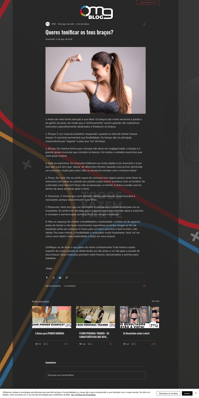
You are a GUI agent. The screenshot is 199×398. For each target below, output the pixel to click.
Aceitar (187, 393)
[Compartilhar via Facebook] (46, 277)
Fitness (49, 268)
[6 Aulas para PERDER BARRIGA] (51, 317)
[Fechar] (195, 393)
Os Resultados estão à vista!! (136, 333)
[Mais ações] (144, 24)
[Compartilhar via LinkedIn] (60, 277)
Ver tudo (155, 301)
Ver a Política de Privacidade (83, 394)
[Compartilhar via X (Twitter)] (53, 277)
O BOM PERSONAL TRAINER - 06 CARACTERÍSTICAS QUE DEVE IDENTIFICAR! (94, 335)
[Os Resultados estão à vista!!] (139, 317)
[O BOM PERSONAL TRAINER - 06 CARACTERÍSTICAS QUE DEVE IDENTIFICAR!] (95, 317)
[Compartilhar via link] (66, 277)
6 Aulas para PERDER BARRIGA (49, 333)
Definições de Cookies (168, 393)
